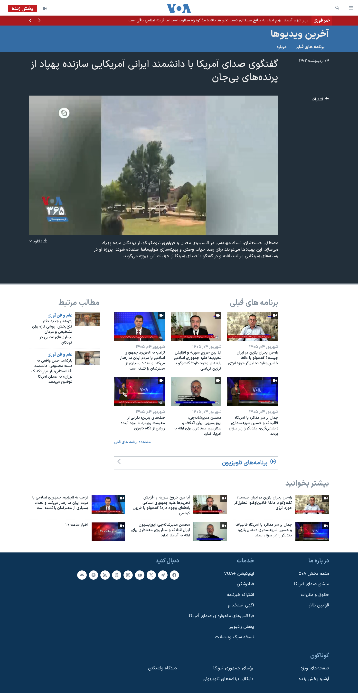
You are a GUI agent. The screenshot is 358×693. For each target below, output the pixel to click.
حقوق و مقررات (315, 595)
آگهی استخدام (241, 605)
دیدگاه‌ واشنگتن (162, 668)
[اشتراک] (81, 574)
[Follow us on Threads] (116, 574)
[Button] (320, 101)
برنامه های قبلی (310, 47)
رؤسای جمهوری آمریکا (233, 668)
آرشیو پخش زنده (314, 679)
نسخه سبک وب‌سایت (234, 637)
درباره (281, 47)
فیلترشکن (245, 584)
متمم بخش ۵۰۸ (314, 573)
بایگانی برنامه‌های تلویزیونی (228, 679)
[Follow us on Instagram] (128, 574)
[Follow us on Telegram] (162, 574)
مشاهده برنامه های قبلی (132, 442)
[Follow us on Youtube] (139, 574)
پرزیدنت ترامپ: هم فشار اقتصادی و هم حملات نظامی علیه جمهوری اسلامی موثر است (240, 20)
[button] (39, 21)
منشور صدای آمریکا (311, 584)
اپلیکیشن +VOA (239, 573)
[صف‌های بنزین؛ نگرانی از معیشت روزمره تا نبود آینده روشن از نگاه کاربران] (139, 391)
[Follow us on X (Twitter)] (151, 574)
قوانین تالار (319, 605)
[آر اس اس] (105, 574)
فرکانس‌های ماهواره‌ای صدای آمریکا (221, 616)
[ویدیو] (44, 8)
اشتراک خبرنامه (240, 595)
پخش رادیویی (241, 626)
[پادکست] (93, 574)
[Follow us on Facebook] (174, 574)
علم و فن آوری (59, 315)
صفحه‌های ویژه (315, 668)
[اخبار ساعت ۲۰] (108, 531)
